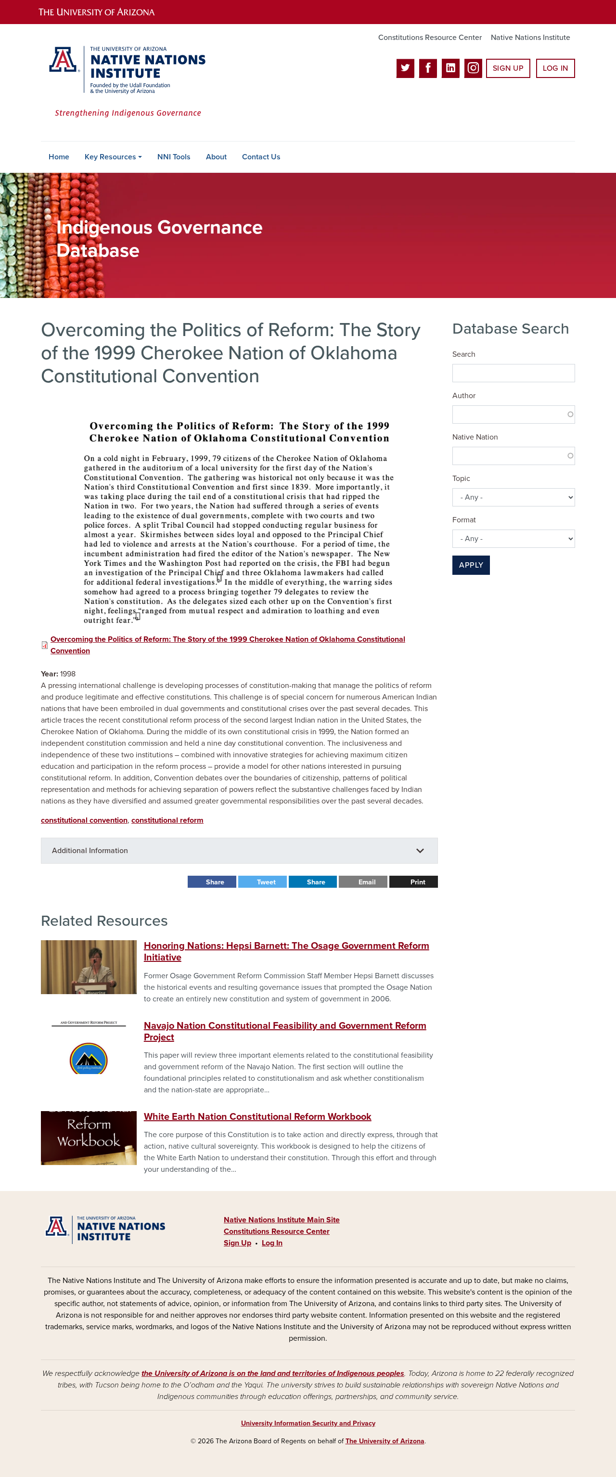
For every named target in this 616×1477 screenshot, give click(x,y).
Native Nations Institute (530, 37)
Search (463, 354)
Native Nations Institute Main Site (282, 1220)
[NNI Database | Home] (125, 82)
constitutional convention (84, 820)
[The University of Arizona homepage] (105, 12)
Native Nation (475, 437)
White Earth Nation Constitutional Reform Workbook (258, 1117)
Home (59, 157)
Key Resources (110, 157)
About (216, 157)
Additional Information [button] (90, 850)
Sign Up (508, 68)
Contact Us (261, 157)
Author (463, 396)
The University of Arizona (385, 1441)
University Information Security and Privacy (308, 1423)
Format (464, 520)
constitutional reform (167, 820)
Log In (555, 68)
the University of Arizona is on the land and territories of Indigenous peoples (272, 1373)
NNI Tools (174, 157)
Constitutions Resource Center (430, 37)
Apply (471, 565)
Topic (461, 478)
